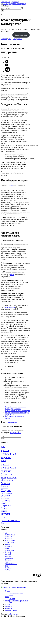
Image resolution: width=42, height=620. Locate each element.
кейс (12, 275)
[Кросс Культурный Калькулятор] (13, 4)
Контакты (8, 608)
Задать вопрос (21, 35)
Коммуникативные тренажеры (16, 601)
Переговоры (4, 486)
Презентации (4, 488)
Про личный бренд (8, 567)
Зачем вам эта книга (16, 593)
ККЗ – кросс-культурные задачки (8, 452)
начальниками (10, 307)
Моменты (8, 606)
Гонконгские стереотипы (10, 541)
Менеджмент (17, 39)
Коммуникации (8, 477)
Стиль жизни (4, 509)
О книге (8, 591)
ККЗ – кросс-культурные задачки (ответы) (8, 467)
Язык (3, 523)
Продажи (6, 490)
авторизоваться (15, 433)
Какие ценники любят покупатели (9, 547)
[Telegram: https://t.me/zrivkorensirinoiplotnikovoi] (33, 576)
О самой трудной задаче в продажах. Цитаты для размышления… (11, 558)
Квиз (11, 595)
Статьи (7, 604)
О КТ (11, 602)
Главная (4, 39)
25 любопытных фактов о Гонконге (10, 535)
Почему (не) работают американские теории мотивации (17, 410)
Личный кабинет (11, 610)
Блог (9, 39)
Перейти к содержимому (10, 2)
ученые (10, 185)
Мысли (5, 483)
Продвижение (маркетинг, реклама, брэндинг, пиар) (7, 498)
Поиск (3, 436)
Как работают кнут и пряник (15, 407)
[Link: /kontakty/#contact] (38, 577)
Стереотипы (6, 505)
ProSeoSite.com (13, 614)
